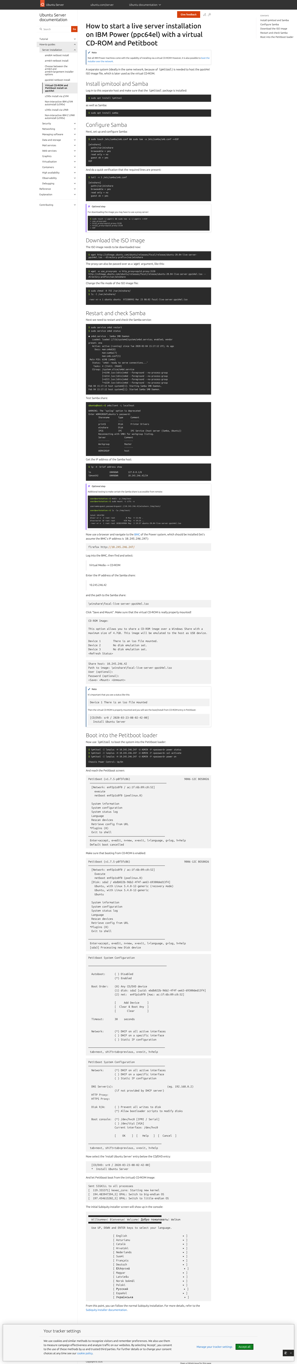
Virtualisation (49, 161)
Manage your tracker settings (214, 1346)
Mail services (49, 145)
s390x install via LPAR (56, 109)
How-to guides (47, 44)
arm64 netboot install (56, 60)
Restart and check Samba (274, 32)
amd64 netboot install (57, 55)
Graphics (47, 156)
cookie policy (85, 1353)
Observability (49, 178)
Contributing (46, 205)
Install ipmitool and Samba (274, 20)
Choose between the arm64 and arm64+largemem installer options (59, 70)
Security (46, 123)
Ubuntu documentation (143, 4)
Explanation (45, 194)
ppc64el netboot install (57, 80)
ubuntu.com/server (102, 4)
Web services (49, 150)
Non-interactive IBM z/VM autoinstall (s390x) (59, 103)
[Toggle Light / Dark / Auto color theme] (209, 15)
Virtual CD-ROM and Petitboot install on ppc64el (56, 88)
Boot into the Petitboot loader (276, 37)
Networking (48, 129)
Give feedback (189, 14)
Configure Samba (269, 24)
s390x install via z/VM (57, 96)
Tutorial (43, 39)
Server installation (52, 50)
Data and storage (51, 140)
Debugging (48, 183)
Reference (45, 189)
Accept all (244, 1346)
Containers (48, 167)
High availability (50, 172)
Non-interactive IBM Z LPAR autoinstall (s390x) (60, 116)
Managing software (52, 134)
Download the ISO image (273, 28)
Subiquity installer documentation (106, 1309)
